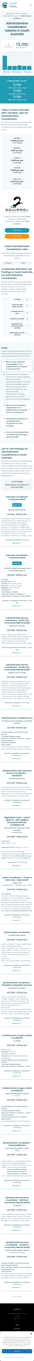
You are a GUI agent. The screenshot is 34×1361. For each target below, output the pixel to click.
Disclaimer (17, 1329)
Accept (17, 1351)
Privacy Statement (20, 1357)
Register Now (17, 230)
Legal (17, 1325)
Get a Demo (17, 236)
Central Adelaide (8, 747)
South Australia (21, 13)
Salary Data (10, 13)
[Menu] (30, 5)
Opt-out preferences (9, 1357)
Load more (16, 1296)
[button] (31, 1334)
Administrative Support (11, 16)
